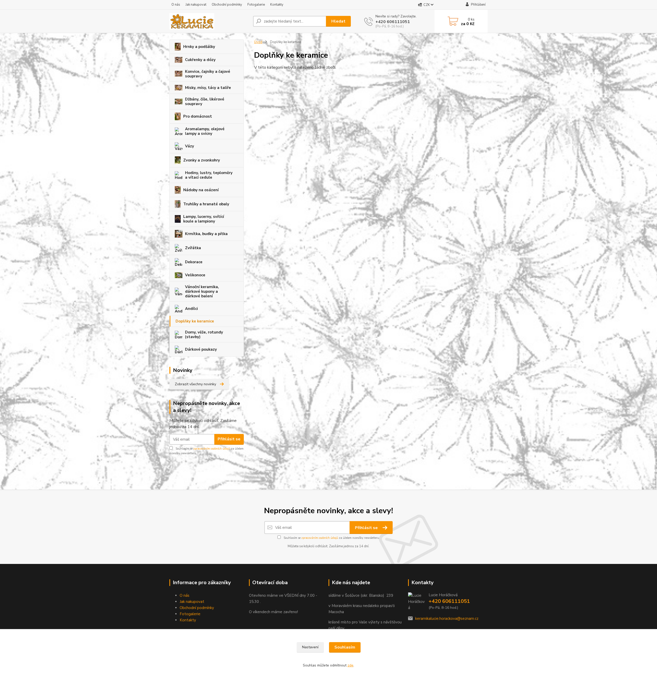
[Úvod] (209, 21)
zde (350, 665)
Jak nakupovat (196, 4)
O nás (175, 4)
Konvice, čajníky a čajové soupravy (207, 74)
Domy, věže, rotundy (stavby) (204, 334)
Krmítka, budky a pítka (206, 233)
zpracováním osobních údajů (211, 449)
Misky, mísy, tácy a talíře (208, 87)
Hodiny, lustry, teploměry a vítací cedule (209, 175)
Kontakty (276, 4)
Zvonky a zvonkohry (201, 160)
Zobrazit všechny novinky (195, 384)
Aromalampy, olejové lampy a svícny (205, 131)
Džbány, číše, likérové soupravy (204, 101)
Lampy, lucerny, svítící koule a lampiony (203, 219)
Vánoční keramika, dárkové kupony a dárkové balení (202, 291)
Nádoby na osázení (201, 190)
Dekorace (193, 262)
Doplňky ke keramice (195, 321)
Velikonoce (195, 275)
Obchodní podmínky (227, 4)
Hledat (338, 21)
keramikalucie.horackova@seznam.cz (446, 618)
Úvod (258, 42)
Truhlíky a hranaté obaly (206, 204)
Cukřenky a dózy (200, 59)
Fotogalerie (256, 4)
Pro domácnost (197, 116)
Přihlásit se (229, 439)
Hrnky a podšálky (199, 46)
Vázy (189, 146)
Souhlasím (344, 647)
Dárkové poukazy (201, 349)
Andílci (191, 308)
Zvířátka (193, 247)
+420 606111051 (392, 22)
